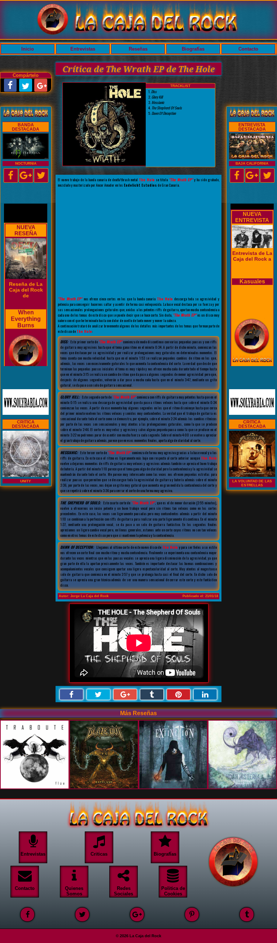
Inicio (27, 49)
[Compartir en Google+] (125, 694)
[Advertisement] (138, 241)
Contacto (248, 49)
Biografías (193, 49)
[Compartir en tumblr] (152, 694)
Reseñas (138, 49)
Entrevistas (82, 49)
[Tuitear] (98, 694)
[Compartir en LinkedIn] (205, 694)
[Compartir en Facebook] (71, 694)
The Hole (147, 179)
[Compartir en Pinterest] (178, 694)
